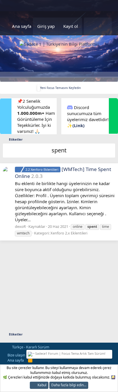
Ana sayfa (21, 26)
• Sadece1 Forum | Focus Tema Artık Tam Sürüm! (68, 353)
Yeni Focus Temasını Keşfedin (60, 88)
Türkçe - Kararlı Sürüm (30, 347)
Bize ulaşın (16, 355)
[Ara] (104, 26)
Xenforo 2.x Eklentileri (68, 233)
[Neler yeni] (91, 26)
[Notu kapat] (109, 353)
